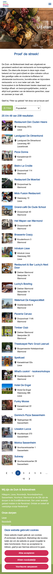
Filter (8, 108)
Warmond (6, 525)
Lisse (4, 517)
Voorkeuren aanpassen (26, 566)
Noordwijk (6, 521)
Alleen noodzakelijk (26, 560)
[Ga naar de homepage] (6, 4)
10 (24, 479)
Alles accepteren (26, 553)
